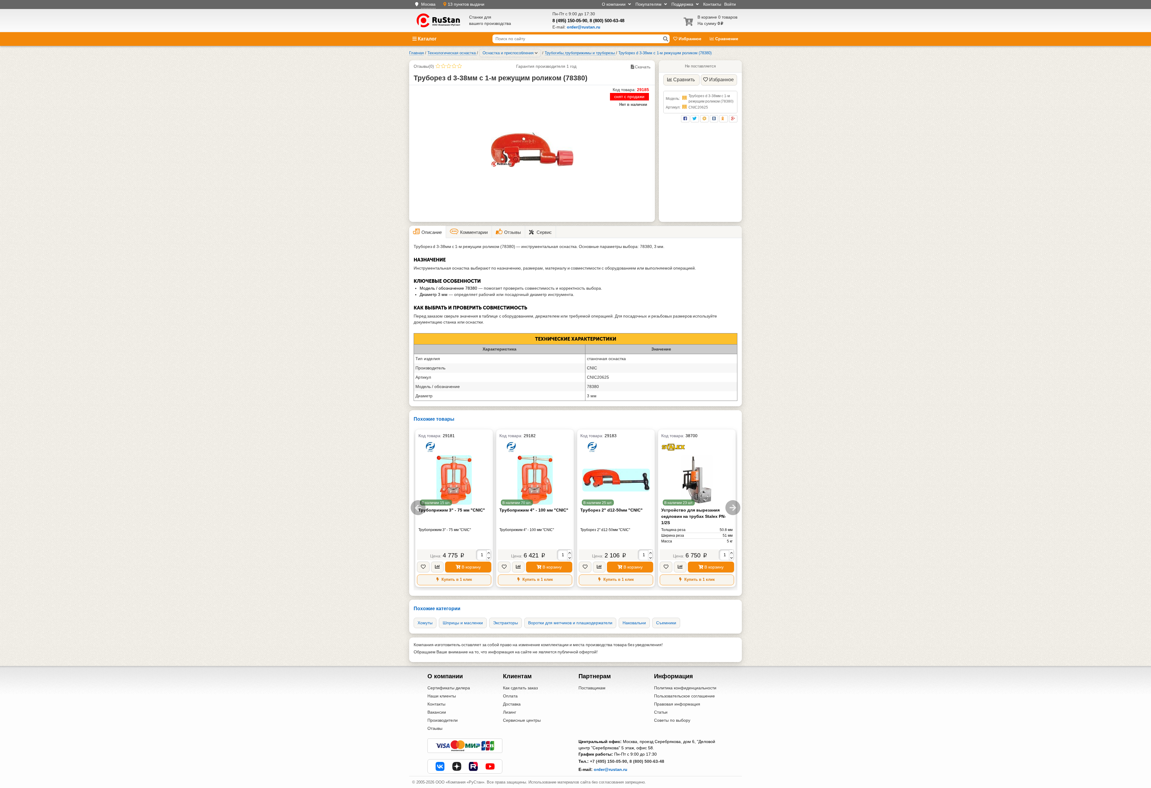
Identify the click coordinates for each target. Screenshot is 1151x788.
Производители (442, 720)
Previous (418, 507)
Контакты (712, 4)
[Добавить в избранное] (423, 567)
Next (732, 507)
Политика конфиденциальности (685, 687)
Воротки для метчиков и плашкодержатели (570, 622)
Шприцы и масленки (463, 622)
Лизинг (509, 712)
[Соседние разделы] (536, 53)
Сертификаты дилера (448, 687)
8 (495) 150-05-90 (569, 20)
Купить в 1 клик (456, 579)
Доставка (512, 704)
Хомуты (425, 622)
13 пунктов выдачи (466, 4)
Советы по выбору (672, 720)
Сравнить (684, 79)
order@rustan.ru (610, 769)
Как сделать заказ (520, 687)
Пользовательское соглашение (684, 696)
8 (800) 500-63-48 (607, 20)
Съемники (666, 622)
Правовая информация (677, 704)
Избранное (690, 38)
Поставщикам (591, 687)
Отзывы (434, 728)
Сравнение (726, 38)
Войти (730, 4)
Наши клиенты (441, 696)
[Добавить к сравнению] (437, 567)
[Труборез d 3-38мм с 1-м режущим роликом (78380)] (532, 149)
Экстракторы (505, 622)
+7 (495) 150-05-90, (609, 761)
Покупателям (649, 4)
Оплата (510, 696)
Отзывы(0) (424, 66)
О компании (614, 4)
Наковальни (634, 622)
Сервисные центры (522, 720)
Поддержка (682, 4)
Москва (428, 4)
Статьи (661, 712)
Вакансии (436, 712)
